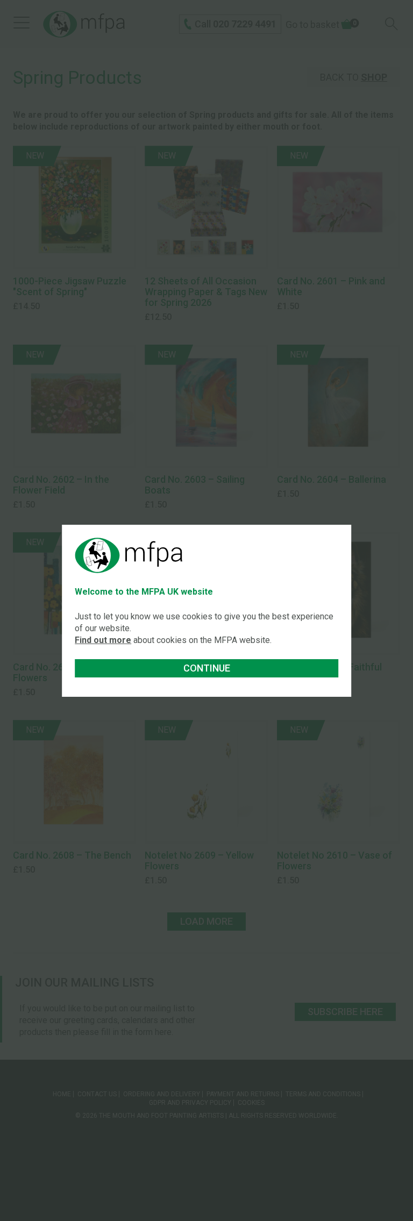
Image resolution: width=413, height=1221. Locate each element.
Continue (206, 668)
